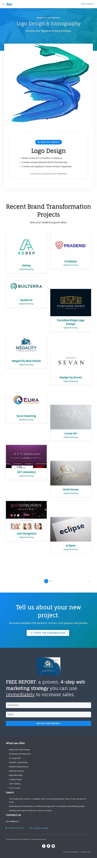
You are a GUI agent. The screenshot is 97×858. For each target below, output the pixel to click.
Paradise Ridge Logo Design (71, 322)
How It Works (14, 788)
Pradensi (71, 261)
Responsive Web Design (19, 749)
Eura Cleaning (26, 416)
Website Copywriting (18, 762)
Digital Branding (26, 269)
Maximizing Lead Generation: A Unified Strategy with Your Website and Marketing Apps (47, 806)
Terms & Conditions (70, 852)
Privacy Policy (86, 852)
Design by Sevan (71, 377)
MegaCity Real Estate (26, 361)
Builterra (26, 300)
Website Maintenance (18, 766)
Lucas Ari (70, 433)
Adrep (26, 265)
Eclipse (70, 545)
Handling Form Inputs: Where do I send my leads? (30, 810)
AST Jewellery (26, 472)
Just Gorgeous (26, 533)
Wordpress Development (20, 754)
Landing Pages (15, 779)
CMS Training (14, 783)
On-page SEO (15, 758)
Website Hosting (16, 771)
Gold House (70, 489)
